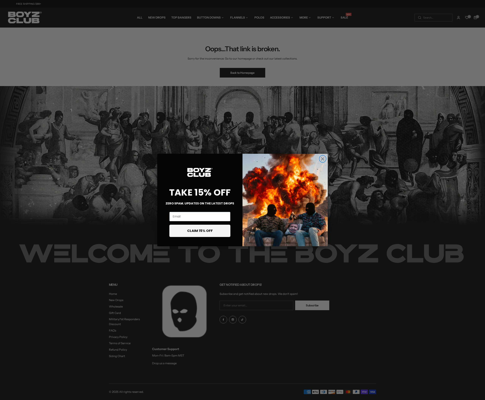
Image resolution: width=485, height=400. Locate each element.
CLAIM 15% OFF (200, 230)
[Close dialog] (322, 158)
